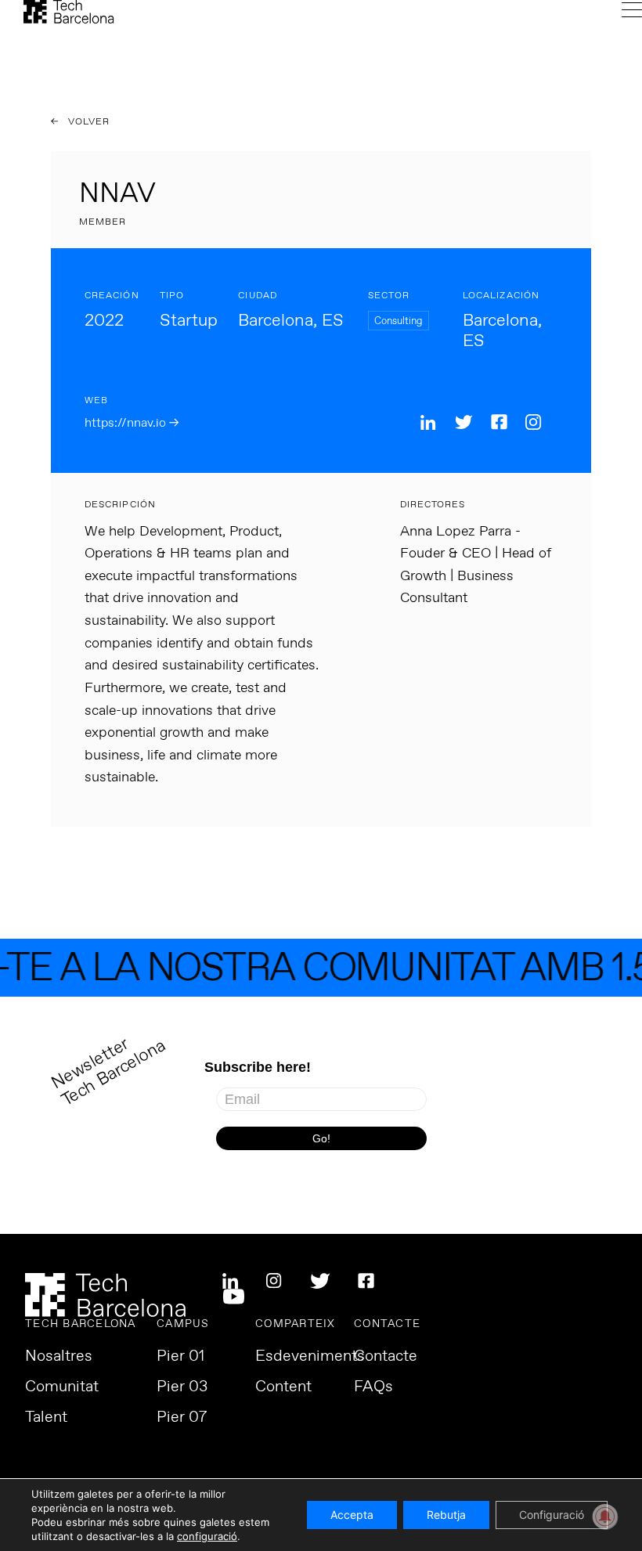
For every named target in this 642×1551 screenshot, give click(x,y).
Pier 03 (182, 1387)
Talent (46, 1418)
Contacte (385, 1356)
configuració (207, 1536)
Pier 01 (180, 1356)
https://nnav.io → (132, 423)
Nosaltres (58, 1356)
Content (283, 1387)
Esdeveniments (310, 1356)
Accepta (351, 1514)
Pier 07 (182, 1418)
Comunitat (62, 1387)
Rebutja (446, 1514)
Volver (87, 122)
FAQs (373, 1387)
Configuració (551, 1514)
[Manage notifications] (605, 1516)
